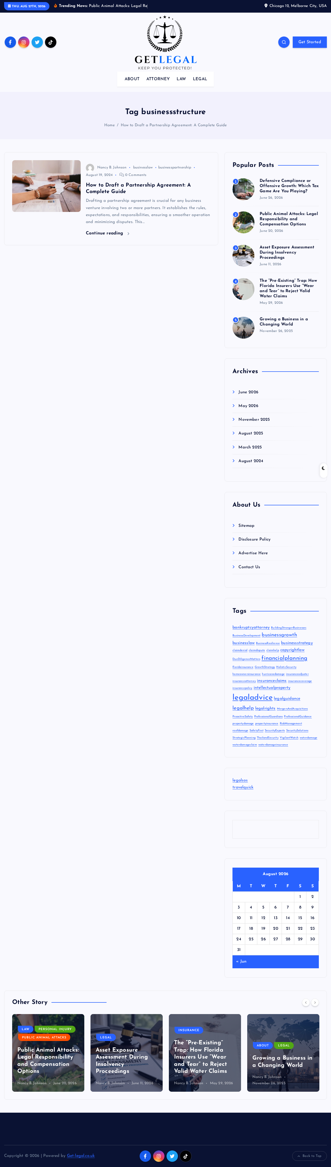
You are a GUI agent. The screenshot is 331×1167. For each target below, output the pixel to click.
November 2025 (254, 420)
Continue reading (105, 233)
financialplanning (284, 658)
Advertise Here (253, 553)
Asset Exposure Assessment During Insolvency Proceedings (287, 252)
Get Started (309, 42)
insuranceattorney (244, 681)
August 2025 (250, 433)
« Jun (241, 961)
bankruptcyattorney (251, 627)
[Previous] (306, 1002)
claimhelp (272, 650)
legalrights (265, 708)
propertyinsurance (267, 723)
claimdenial (239, 650)
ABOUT (132, 79)
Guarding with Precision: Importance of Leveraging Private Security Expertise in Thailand (282, 1051)
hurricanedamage (273, 674)
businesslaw (143, 167)
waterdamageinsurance (273, 744)
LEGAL (200, 79)
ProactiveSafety (242, 716)
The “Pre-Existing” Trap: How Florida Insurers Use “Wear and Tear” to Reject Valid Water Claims (122, 1057)
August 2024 (250, 461)
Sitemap (246, 526)
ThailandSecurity (268, 737)
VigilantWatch (289, 737)
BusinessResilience (268, 643)
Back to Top (312, 1156)
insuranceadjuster (297, 674)
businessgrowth (279, 635)
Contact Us (249, 567)
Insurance (110, 1030)
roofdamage (240, 730)
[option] (48, 1053)
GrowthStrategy (265, 667)
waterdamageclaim (244, 744)
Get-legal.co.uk (81, 1156)
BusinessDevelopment (246, 635)
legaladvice (252, 697)
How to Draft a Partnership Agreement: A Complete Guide (174, 125)
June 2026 (248, 392)
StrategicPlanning (243, 737)
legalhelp (243, 708)
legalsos (240, 780)
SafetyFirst (257, 730)
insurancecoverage (300, 681)
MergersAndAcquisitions (292, 708)
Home (109, 125)
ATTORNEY (158, 79)
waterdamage (308, 737)
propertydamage (243, 723)
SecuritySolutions (297, 730)
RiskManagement (291, 723)
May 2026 (248, 406)
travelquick (242, 787)
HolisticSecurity (286, 667)
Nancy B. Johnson (112, 167)
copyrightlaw (292, 650)
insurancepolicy (242, 688)
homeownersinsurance (246, 674)
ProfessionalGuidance (298, 716)
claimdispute (257, 650)
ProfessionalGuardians (268, 716)
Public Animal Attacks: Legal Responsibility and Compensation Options (289, 219)
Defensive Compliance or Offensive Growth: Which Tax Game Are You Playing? (289, 186)
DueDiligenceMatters (246, 659)
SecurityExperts (275, 730)
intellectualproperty (272, 688)
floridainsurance (242, 667)
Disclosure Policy (254, 539)
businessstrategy (297, 643)
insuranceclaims (272, 681)
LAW (181, 79)
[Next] (315, 1002)
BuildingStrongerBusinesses (288, 627)
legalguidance (287, 699)
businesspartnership (174, 167)
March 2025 (250, 447)
